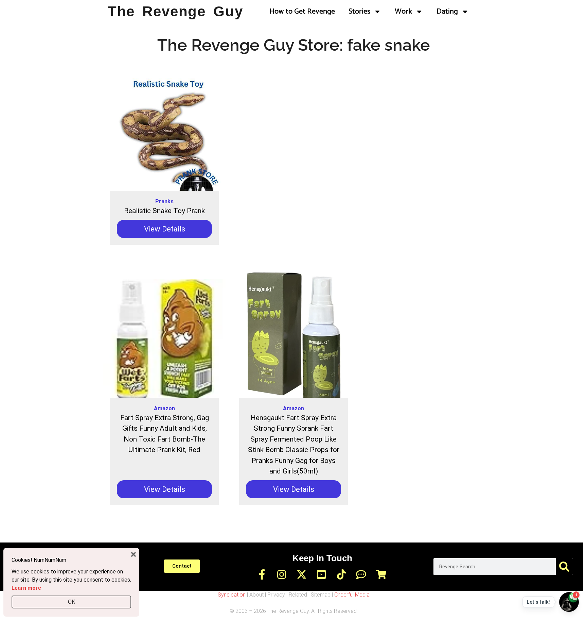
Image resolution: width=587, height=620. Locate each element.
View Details (164, 229)
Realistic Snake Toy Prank (164, 211)
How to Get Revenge (302, 11)
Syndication (232, 594)
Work (403, 11)
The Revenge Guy (175, 11)
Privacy (276, 594)
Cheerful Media (352, 594)
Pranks (164, 201)
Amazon (164, 408)
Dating (447, 11)
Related (298, 594)
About (256, 594)
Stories (359, 11)
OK (71, 602)
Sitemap (321, 594)
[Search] (564, 566)
